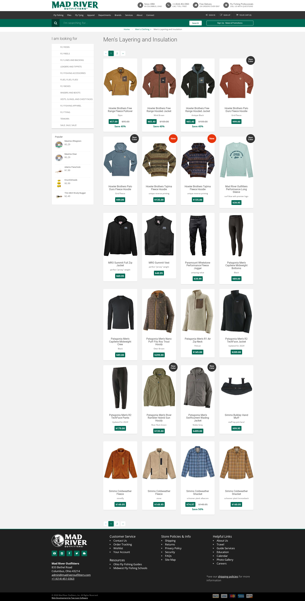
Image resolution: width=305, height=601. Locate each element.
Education (223, 552)
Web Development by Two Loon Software (70, 598)
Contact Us (120, 540)
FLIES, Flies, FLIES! (69, 79)
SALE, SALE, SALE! (68, 125)
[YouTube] (54, 553)
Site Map (170, 559)
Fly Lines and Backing (72, 60)
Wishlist (118, 548)
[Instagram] (62, 553)
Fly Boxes (65, 86)
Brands (118, 15)
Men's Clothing (142, 29)
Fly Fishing (58, 15)
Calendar (222, 556)
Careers (222, 563)
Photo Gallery (225, 559)
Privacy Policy (173, 548)
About (139, 15)
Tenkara (64, 118)
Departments (104, 15)
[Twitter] (77, 553)
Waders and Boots (70, 92)
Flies (69, 15)
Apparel (91, 15)
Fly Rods (65, 47)
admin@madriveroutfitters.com (71, 575)
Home (127, 29)
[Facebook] (69, 553)
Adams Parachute (72, 167)
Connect (150, 15)
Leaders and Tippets (71, 66)
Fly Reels (65, 53)
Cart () (245, 15)
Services (129, 15)
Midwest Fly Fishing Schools (130, 568)
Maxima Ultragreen (72, 141)
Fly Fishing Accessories (73, 73)
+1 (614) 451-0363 (180, 4)
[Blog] (84, 553)
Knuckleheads (70, 180)
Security (170, 552)
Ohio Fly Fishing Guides (127, 564)
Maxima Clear (70, 154)
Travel (220, 544)
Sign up (227, 15)
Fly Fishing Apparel (70, 105)
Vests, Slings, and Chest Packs (76, 99)
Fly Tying (79, 15)
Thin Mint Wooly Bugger (75, 193)
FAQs (168, 556)
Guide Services (226, 548)
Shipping (170, 540)
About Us (222, 540)
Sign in (212, 15)
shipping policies (228, 576)
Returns (170, 544)
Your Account (121, 552)
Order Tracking (122, 544)
